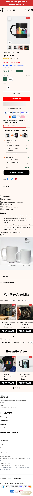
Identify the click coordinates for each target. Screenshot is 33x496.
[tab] (13, 336)
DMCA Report (3, 478)
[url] (2, 405)
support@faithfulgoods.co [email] (8, 407)
